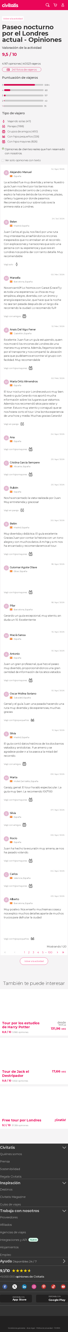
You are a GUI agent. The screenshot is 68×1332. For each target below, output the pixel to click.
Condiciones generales (16, 1328)
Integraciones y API (13, 1240)
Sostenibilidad (10, 1169)
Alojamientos (9, 1247)
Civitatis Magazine (12, 1197)
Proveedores (9, 1217)
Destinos (6, 1189)
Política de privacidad (44, 1328)
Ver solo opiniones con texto (23, 160)
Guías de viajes (10, 1204)
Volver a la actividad (12, 18)
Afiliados (6, 1225)
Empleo (5, 1255)
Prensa (5, 1161)
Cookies (57, 1328)
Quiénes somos (11, 1154)
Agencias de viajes (13, 1232)
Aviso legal (31, 1328)
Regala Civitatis (11, 1176)
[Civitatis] (10, 5)
